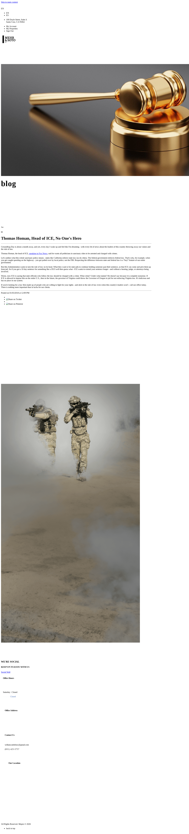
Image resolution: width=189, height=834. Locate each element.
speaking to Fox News (38, 253)
